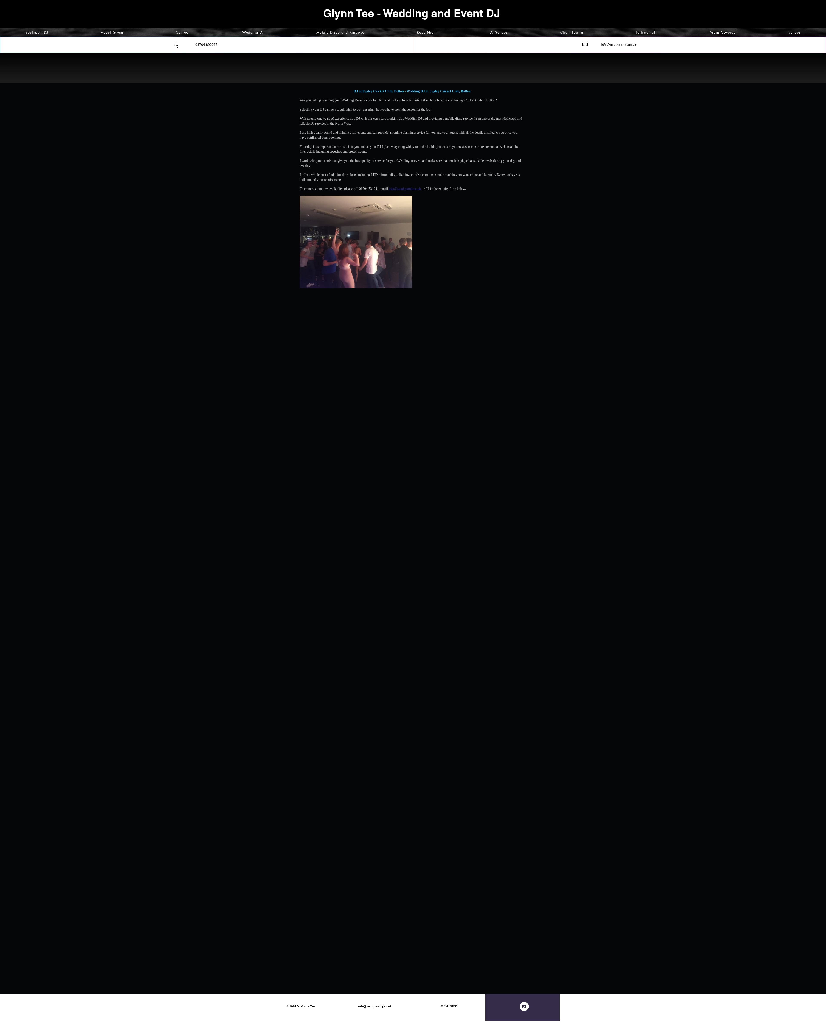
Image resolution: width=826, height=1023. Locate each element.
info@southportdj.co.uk (374, 1006)
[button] (356, 242)
